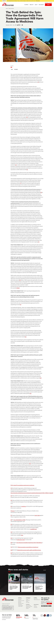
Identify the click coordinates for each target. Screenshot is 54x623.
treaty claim (37, 515)
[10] (19, 288)
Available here (33, 529)
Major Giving (19, 602)
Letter (13, 510)
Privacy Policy (35, 606)
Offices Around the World (37, 599)
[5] (20, 183)
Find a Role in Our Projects (29, 606)
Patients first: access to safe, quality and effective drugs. (29, 550)
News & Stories (11, 8)
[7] (38, 241)
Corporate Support (20, 606)
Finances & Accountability (21, 600)
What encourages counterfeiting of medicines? (28, 547)
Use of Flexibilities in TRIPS (19, 519)
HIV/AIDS (16, 69)
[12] (25, 336)
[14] (30, 393)
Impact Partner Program (21, 603)
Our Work (26, 4)
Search (50, 2)
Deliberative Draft (21, 539)
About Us (31, 4)
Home (7, 8)
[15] (30, 463)
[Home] (8, 4)
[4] (27, 169)
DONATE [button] (48, 4)
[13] (40, 378)
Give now (37, 0)
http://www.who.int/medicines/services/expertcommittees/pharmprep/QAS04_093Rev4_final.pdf (32, 492)
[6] (41, 192)
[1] (38, 82)
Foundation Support (20, 605)
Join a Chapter (27, 602)
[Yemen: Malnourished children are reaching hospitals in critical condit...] (14, 583)
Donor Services (20, 598)
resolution (23, 506)
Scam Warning (35, 607)
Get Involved (41, 4)
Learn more (4, 619)
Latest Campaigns (28, 598)
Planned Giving (20, 604)
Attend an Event (28, 600)
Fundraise (27, 599)
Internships (27, 608)
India (12, 69)
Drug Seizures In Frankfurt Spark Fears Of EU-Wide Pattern (29, 542)
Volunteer (27, 601)
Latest (36, 4)
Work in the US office (28, 605)
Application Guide (28, 607)
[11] (20, 304)
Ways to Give (19, 601)
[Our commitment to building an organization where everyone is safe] (40, 583)
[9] (17, 288)
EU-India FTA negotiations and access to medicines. (23, 485)
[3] (16, 164)
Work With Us (47, 2)
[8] (20, 280)
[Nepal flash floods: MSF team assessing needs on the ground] (27, 583)
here (22, 535)
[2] (27, 117)
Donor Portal (19, 599)
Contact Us (35, 605)
